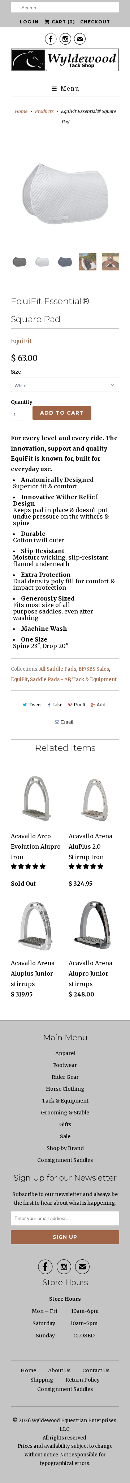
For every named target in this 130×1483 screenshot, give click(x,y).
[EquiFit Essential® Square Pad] (65, 194)
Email (67, 722)
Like (57, 704)
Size (16, 372)
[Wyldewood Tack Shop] (65, 62)
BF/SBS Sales (93, 669)
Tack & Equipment (94, 679)
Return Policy (82, 1380)
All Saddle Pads (57, 669)
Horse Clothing (65, 1089)
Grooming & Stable (65, 1112)
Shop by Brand (65, 1148)
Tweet (35, 704)
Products (44, 111)
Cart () (62, 21)
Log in (29, 21)
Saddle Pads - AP (50, 679)
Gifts (65, 1124)
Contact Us (95, 1370)
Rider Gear (65, 1077)
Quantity (21, 402)
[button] (29, 866)
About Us (59, 1370)
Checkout (95, 21)
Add (101, 704)
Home (28, 1370)
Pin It (80, 704)
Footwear (65, 1065)
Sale (65, 1136)
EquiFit (21, 340)
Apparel (65, 1053)
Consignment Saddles (65, 1160)
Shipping (41, 1380)
